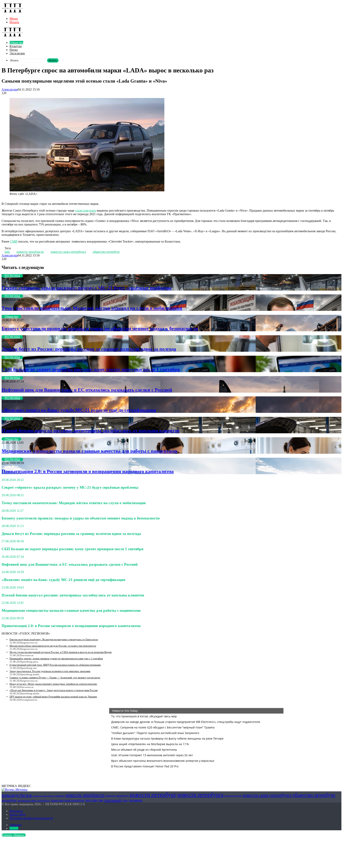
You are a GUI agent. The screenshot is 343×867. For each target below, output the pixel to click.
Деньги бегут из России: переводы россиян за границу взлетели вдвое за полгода (89, 349)
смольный (112, 800)
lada (7, 251)
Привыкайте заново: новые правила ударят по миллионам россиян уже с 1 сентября (56, 658)
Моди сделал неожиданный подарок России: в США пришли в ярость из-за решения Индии (61, 652)
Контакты (16, 811)
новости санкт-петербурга (68, 251)
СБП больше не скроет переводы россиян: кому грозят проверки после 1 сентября (91, 369)
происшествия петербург (68, 800)
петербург (9, 800)
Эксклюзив (17, 53)
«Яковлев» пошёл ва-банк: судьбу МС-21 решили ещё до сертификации (79, 410)
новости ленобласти (30, 251)
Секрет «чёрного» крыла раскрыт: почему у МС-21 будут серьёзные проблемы (87, 287)
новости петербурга (200, 795)
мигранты (60, 795)
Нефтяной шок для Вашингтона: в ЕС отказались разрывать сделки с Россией (87, 389)
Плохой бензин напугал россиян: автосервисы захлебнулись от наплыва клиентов (90, 430)
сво (100, 800)
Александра (10, 89)
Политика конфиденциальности (31, 818)
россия (91, 800)
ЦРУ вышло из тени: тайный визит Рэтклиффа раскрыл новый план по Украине (53, 696)
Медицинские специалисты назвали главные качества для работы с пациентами (89, 451)
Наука (14, 49)
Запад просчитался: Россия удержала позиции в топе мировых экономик (50, 671)
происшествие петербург (33, 800)
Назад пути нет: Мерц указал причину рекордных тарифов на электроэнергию (53, 683)
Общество (16, 42)
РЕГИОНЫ (12, 275)
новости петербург (153, 794)
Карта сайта (18, 814)
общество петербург (106, 251)
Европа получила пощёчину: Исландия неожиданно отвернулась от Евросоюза (54, 639)
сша (125, 800)
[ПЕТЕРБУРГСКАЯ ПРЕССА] (12, 11)
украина (135, 800)
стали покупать (85, 210)
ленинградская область (43, 796)
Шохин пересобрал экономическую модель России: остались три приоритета (53, 645)
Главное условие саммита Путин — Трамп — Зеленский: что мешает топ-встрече (55, 677)
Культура (16, 46)
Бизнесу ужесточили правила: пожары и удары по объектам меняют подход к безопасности (100, 328)
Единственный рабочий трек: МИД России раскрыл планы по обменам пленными (55, 664)
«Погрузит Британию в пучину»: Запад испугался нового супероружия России (54, 690)
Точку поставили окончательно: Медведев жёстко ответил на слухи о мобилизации (92, 308)
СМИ (13, 241)
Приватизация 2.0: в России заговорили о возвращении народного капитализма (88, 471)
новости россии (233, 795)
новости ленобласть (117, 795)
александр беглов (17, 795)
